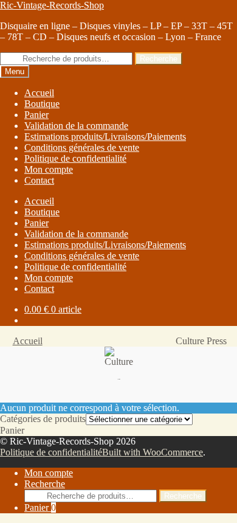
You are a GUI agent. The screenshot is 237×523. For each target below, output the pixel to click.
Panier (40, 507)
